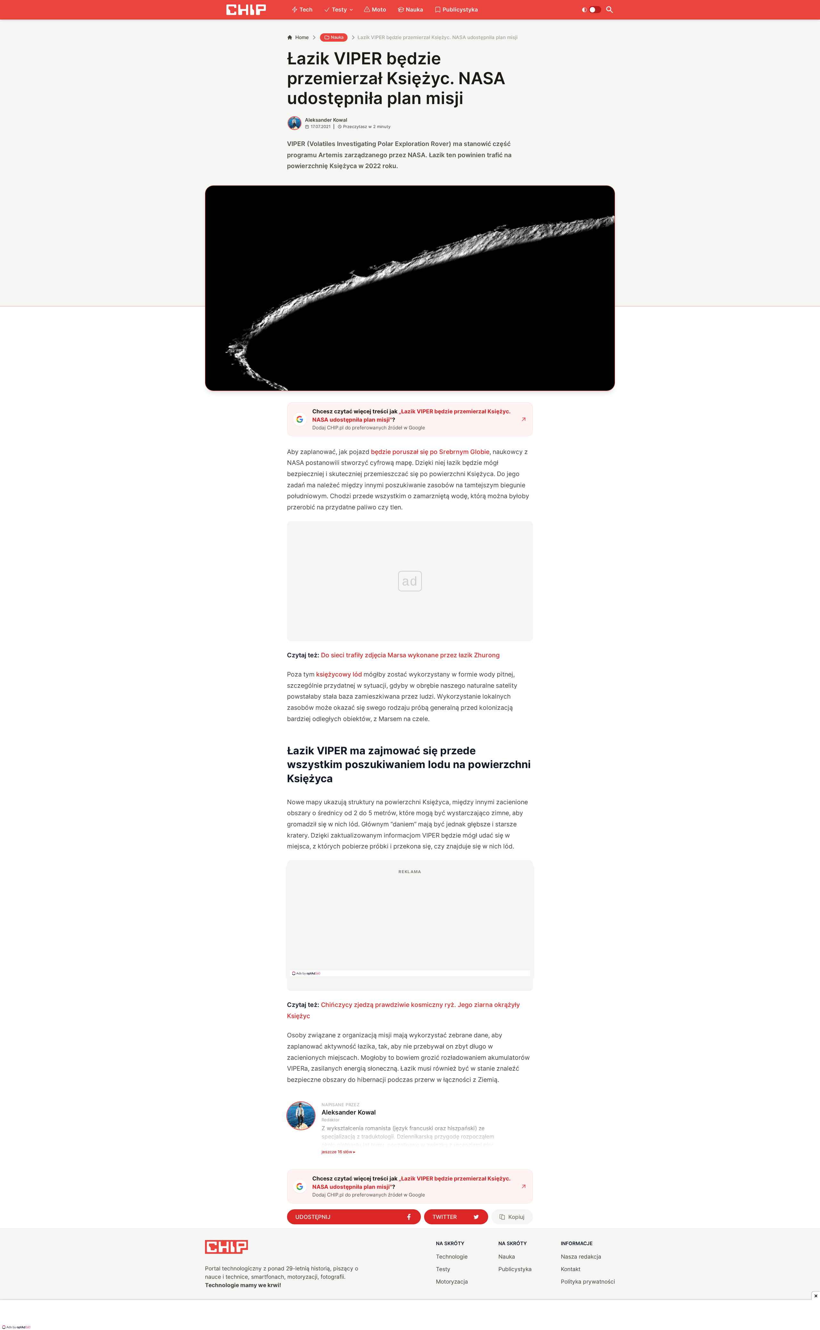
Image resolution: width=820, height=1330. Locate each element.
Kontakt (570, 1269)
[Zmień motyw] (591, 9)
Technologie (452, 1256)
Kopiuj (516, 1216)
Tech (306, 9)
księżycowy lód (339, 674)
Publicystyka (460, 9)
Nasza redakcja (581, 1256)
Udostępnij (313, 1216)
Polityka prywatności (588, 1281)
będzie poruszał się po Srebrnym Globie (430, 452)
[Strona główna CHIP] (246, 10)
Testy (339, 9)
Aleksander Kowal (326, 120)
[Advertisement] (410, 922)
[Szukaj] (609, 9)
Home (302, 37)
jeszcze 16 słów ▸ (339, 1151)
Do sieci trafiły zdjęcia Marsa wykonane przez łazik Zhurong (410, 655)
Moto (379, 9)
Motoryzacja (452, 1281)
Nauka (414, 9)
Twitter (444, 1216)
